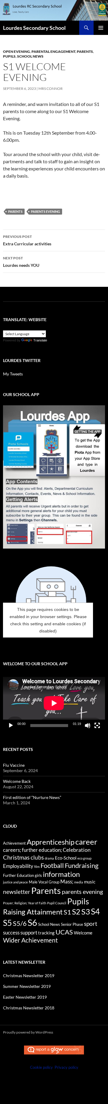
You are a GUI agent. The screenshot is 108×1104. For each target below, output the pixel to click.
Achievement (14, 843)
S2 (76, 911)
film (37, 867)
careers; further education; (32, 850)
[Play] (11, 726)
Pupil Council (56, 903)
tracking (46, 932)
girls (38, 875)
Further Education (18, 875)
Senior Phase (72, 924)
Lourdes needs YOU (21, 262)
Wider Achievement (30, 940)
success (11, 933)
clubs (37, 857)
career (86, 841)
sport (90, 923)
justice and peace (15, 882)
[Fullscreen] (97, 726)
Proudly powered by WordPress (28, 1032)
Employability (18, 866)
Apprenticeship (50, 842)
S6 (32, 922)
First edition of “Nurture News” (32, 797)
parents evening (45, 211)
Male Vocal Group (44, 882)
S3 (85, 911)
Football (52, 865)
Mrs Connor (50, 88)
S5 (7, 923)
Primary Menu (101, 28)
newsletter (16, 891)
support (28, 933)
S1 (67, 912)
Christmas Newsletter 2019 (28, 975)
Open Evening (16, 51)
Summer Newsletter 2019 (27, 986)
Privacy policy (66, 1067)
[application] (54, 703)
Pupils (9, 56)
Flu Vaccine (14, 765)
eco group (84, 858)
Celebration (77, 850)
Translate (40, 340)
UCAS (64, 932)
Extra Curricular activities (27, 240)
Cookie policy (41, 1067)
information (61, 874)
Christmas (16, 857)
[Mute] (88, 726)
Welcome (83, 932)
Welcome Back (17, 781)
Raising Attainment (33, 911)
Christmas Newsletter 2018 (28, 1007)
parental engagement (53, 51)
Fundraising (81, 865)
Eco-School (65, 857)
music (89, 881)
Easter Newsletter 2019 (25, 997)
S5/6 (20, 923)
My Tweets (13, 373)
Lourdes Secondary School (34, 27)
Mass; (66, 882)
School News (30, 56)
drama (49, 858)
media (78, 882)
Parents (85, 51)
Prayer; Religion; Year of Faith (24, 903)
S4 (95, 911)
